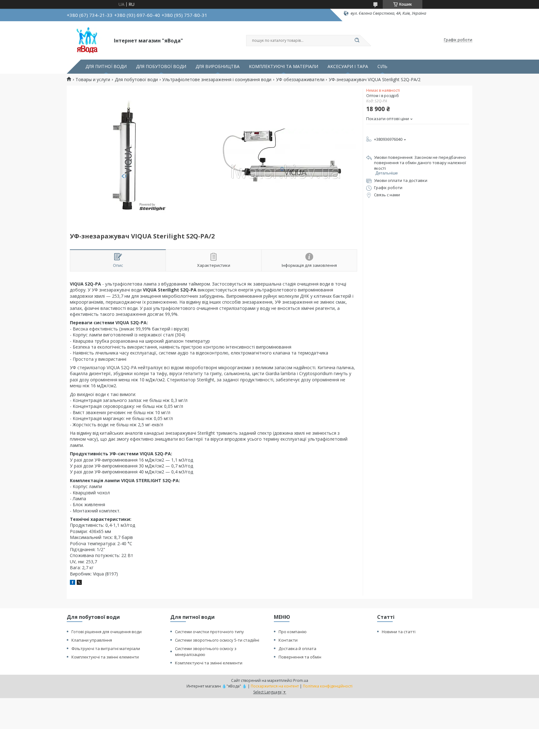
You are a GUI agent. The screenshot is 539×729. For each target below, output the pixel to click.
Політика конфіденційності (327, 686)
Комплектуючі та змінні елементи (105, 657)
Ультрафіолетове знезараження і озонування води (216, 79)
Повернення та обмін (300, 657)
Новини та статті (398, 631)
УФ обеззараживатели (300, 79)
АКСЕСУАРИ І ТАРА (348, 66)
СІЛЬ (382, 66)
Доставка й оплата (297, 648)
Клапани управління (91, 640)
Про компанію (293, 631)
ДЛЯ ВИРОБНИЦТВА (218, 66)
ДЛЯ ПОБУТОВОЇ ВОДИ (161, 66)
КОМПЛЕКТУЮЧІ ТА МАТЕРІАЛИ (283, 66)
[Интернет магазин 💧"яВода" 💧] (87, 40)
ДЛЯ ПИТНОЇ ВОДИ (106, 66)
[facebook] (72, 583)
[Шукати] (357, 40)
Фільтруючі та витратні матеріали (105, 648)
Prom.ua (300, 680)
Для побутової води (136, 79)
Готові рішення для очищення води (106, 631)
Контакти (288, 640)
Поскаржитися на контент (275, 686)
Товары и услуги (92, 79)
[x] (79, 583)
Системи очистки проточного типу (209, 631)
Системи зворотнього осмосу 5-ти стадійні (217, 640)
